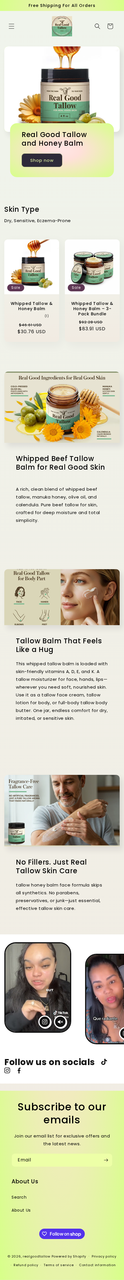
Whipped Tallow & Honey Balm (32, 306)
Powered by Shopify (69, 1256)
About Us (21, 1210)
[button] (11, 26)
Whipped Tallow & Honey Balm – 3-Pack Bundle (92, 308)
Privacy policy (104, 1256)
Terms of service (59, 1265)
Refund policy (26, 1265)
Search (19, 1197)
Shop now (42, 160)
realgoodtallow (36, 1256)
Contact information (97, 1265)
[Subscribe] (105, 1160)
